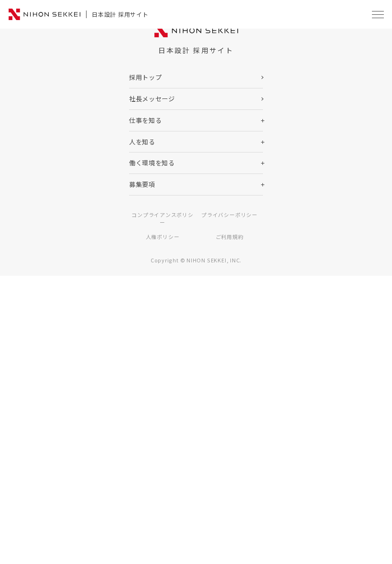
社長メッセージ (152, 98)
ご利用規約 (230, 236)
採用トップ (145, 77)
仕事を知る (145, 120)
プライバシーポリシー (229, 214)
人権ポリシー (163, 236)
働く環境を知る (152, 162)
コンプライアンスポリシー (162, 218)
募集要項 (142, 184)
